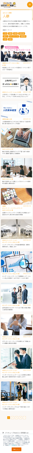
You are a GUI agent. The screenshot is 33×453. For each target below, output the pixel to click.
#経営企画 (21, 33)
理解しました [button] (16, 449)
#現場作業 (22, 36)
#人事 (5, 33)
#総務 (10, 33)
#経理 (10, 39)
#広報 (5, 39)
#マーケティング (14, 36)
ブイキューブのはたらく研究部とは (16, 433)
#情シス (6, 36)
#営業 (15, 33)
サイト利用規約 (12, 445)
